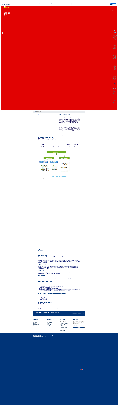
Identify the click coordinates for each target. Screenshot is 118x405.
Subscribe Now (79, 327)
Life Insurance (6, 9)
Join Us (5, 15)
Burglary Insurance (7, 12)
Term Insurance (7, 11)
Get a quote (114, 4)
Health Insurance (7, 8)
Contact (5, 14)
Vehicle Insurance (7, 7)
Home (5, 6)
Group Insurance (7, 13)
